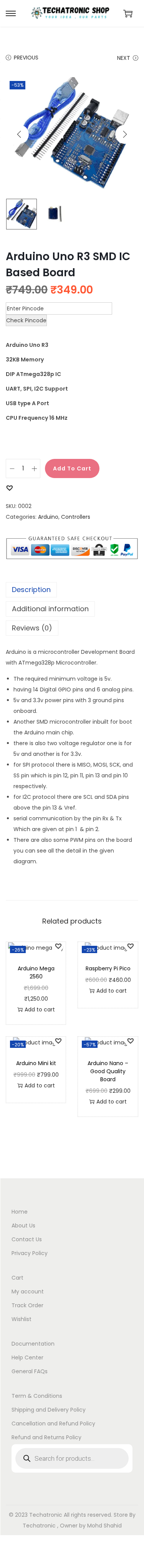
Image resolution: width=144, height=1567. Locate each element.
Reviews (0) (32, 628)
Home (20, 1212)
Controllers (75, 517)
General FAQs (30, 1371)
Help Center (27, 1357)
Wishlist (21, 1319)
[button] (9, 487)
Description (31, 589)
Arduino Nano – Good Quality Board (108, 1071)
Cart (17, 1278)
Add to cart (72, 468)
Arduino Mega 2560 (36, 972)
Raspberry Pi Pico (108, 968)
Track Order (27, 1305)
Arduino (48, 517)
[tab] (72, 589)
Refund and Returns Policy (46, 1437)
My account (28, 1291)
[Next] (124, 134)
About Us (23, 1225)
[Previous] (19, 134)
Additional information (50, 609)
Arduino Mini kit (36, 1063)
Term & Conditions (37, 1396)
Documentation (33, 1344)
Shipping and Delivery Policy (49, 1410)
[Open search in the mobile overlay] (72, 1458)
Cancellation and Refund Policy (53, 1423)
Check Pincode (26, 320)
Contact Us (27, 1239)
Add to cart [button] (40, 1009)
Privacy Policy (30, 1253)
